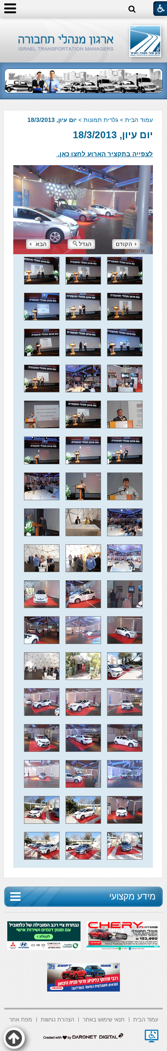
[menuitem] (145, 1018)
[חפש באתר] (132, 9)
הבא (41, 244)
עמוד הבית (139, 119)
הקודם (124, 244)
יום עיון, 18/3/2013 (113, 134)
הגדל (85, 244)
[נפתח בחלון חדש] (151, 1036)
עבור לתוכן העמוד (84, 25)
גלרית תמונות (101, 119)
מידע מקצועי (132, 896)
